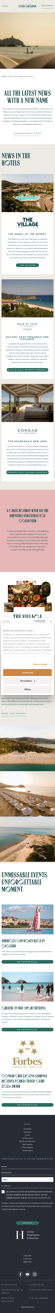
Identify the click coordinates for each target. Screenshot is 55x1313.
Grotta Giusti (27, 1259)
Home (4, 76)
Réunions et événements (28, 1141)
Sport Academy (27, 1144)
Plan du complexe (39, 1298)
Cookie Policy (37, 1284)
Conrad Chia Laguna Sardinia (27, 472)
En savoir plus (27, 962)
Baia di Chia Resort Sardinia (27, 370)
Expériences (27, 1132)
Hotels (27, 1135)
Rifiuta (27, 689)
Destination (27, 1129)
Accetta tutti (27, 672)
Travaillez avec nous (41, 1290)
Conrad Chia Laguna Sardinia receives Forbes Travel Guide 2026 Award (24, 1081)
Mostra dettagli (40, 664)
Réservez (47, 6)
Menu (5, 6)
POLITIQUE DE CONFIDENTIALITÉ (38, 1198)
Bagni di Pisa (27, 1262)
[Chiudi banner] (51, 621)
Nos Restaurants (27, 1138)
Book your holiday (14, 713)
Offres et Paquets (27, 1147)
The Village (28, 265)
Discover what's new (27, 133)
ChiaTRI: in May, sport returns (24, 1008)
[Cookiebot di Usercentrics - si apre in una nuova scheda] (35, 621)
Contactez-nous (27, 1150)
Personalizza (26, 681)
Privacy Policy (9, 1284)
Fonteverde (27, 1256)
